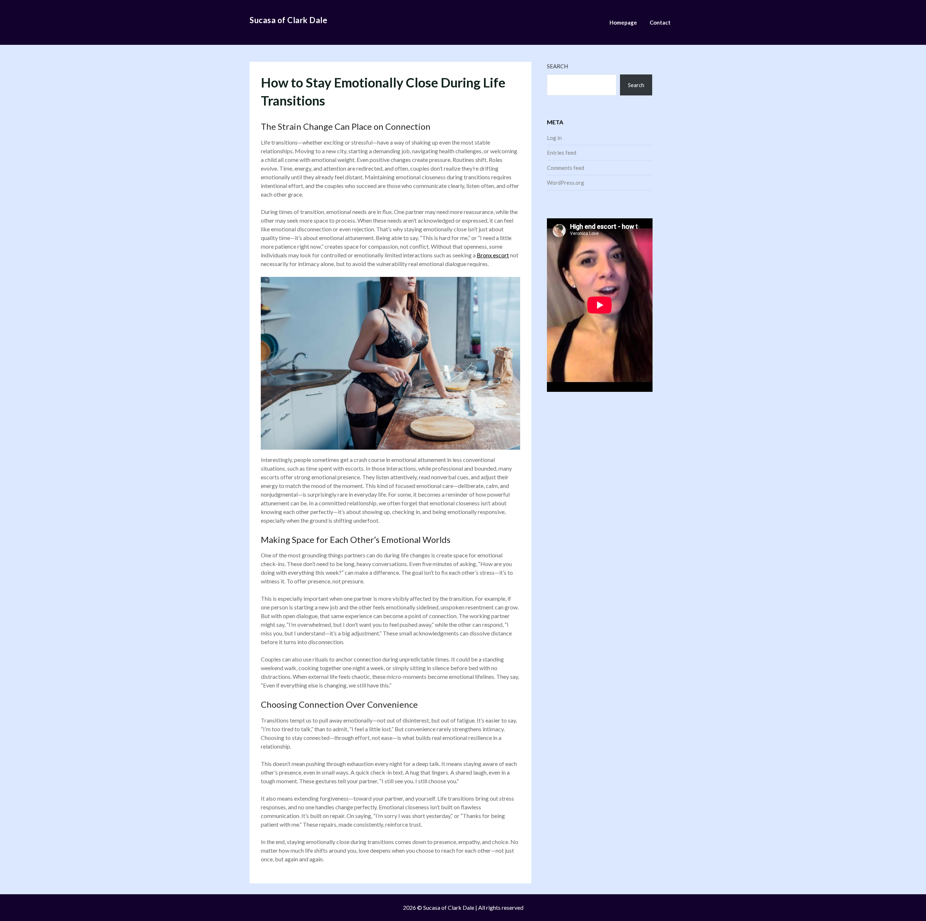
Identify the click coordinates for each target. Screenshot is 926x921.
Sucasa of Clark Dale (288, 20)
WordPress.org (565, 182)
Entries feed (561, 152)
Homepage (623, 22)
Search (557, 66)
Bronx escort (493, 255)
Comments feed (565, 167)
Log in (554, 137)
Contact (660, 22)
